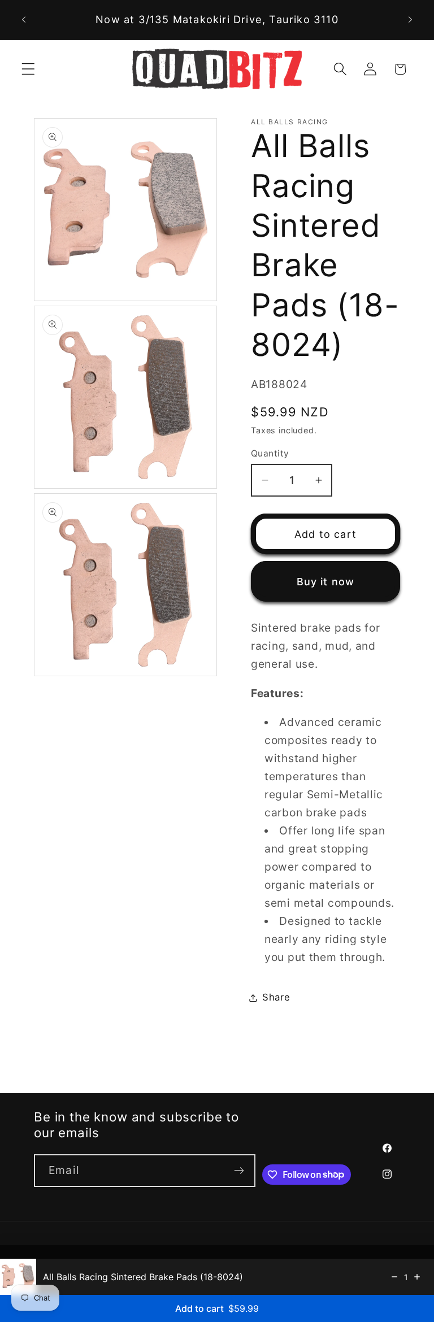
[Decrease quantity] (394, 1276)
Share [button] (276, 997)
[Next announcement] (410, 19)
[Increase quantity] (417, 1276)
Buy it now (326, 582)
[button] (29, 69)
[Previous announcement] (23, 19)
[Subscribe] (239, 1170)
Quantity (270, 453)
